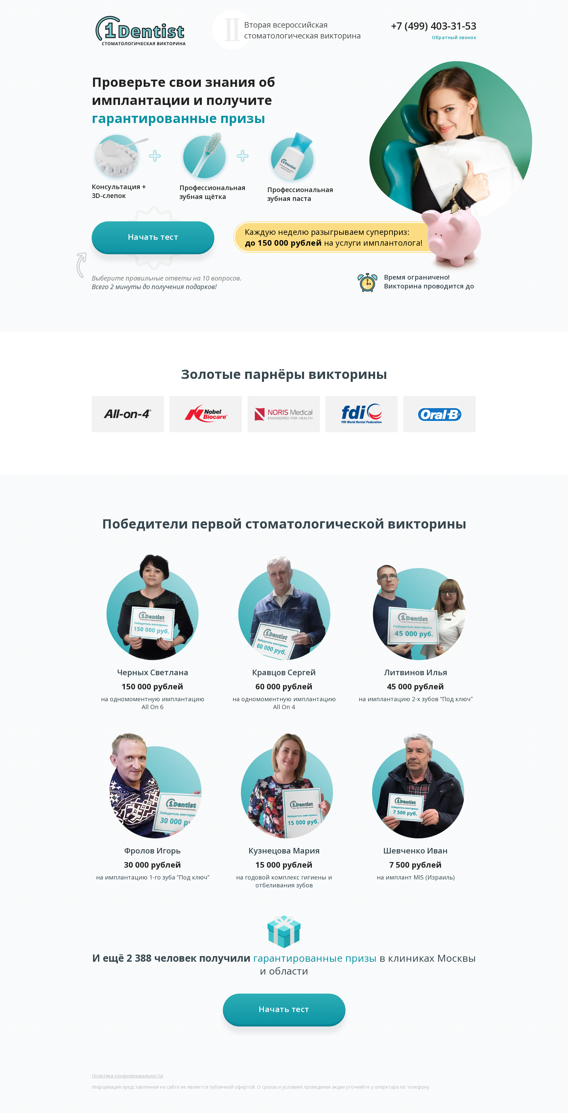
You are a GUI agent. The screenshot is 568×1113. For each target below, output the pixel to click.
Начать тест (153, 236)
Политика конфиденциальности (127, 1076)
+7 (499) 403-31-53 (433, 26)
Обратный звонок (454, 37)
